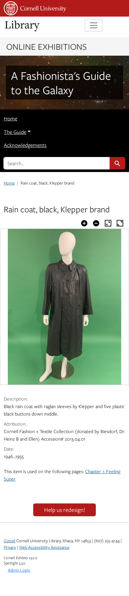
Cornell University (35, 8)
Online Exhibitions (46, 46)
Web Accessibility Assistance (44, 547)
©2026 (9, 540)
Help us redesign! (64, 509)
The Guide (15, 132)
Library (22, 26)
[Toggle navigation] (93, 25)
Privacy (10, 547)
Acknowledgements (25, 145)
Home (10, 118)
